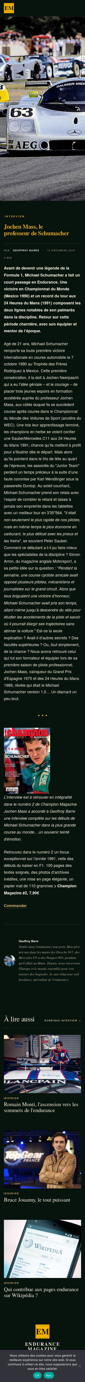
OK (37, 1375)
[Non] (79, 1366)
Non (49, 1375)
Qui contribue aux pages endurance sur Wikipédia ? (41, 1292)
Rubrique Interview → (62, 1020)
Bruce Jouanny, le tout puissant (37, 1199)
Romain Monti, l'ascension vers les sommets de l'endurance (41, 1107)
